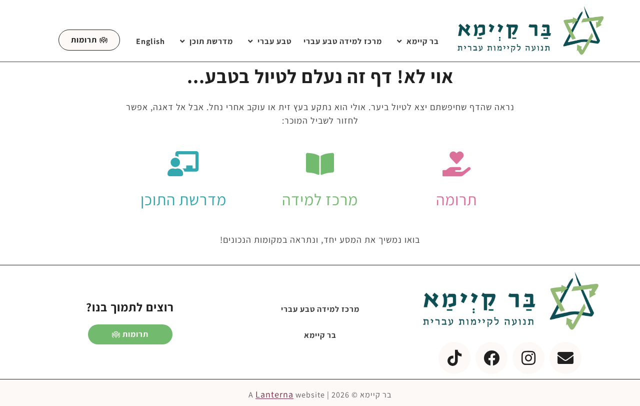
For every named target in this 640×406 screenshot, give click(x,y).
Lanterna (275, 394)
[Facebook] (492, 358)
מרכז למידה (320, 199)
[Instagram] (528, 358)
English (150, 41)
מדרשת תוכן (211, 41)
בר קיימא (422, 41)
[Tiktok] (454, 358)
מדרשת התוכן (183, 199)
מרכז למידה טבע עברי (343, 41)
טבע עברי (275, 41)
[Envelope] (566, 358)
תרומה (456, 199)
